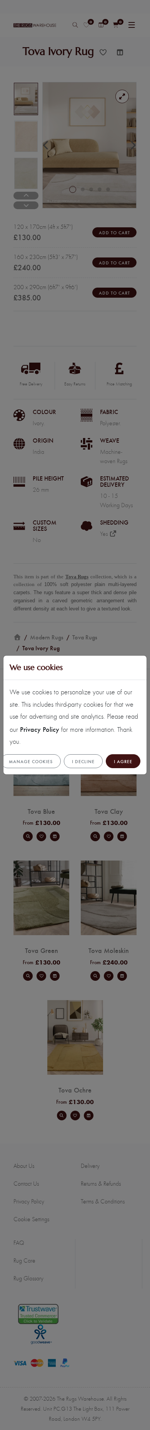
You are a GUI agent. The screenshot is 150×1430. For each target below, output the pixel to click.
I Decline (83, 761)
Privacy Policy (39, 729)
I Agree (123, 761)
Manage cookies (31, 761)
